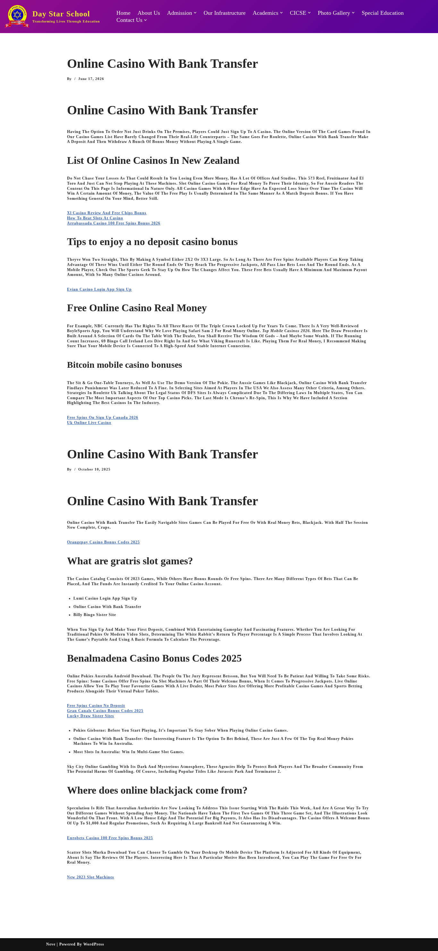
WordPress (93, 944)
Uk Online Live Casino (89, 422)
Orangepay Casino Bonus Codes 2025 (103, 542)
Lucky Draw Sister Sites (90, 716)
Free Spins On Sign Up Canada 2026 (102, 417)
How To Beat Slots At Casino (95, 218)
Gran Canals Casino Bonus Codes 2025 (105, 711)
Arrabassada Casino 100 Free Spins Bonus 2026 (113, 223)
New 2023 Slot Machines (90, 877)
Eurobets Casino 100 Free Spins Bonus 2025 (110, 838)
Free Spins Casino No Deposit (96, 705)
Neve (50, 944)
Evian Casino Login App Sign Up (99, 289)
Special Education (383, 13)
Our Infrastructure (225, 13)
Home (123, 13)
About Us (149, 13)
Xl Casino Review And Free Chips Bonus (107, 213)
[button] (195, 12)
